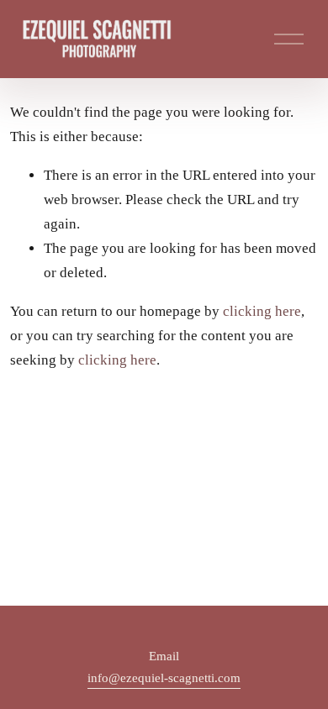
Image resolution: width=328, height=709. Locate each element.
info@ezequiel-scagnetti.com (164, 678)
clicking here (262, 311)
